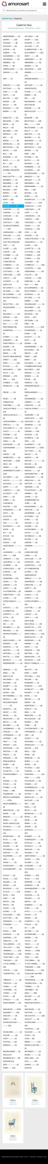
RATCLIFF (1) (32, 800)
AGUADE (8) (10, 43)
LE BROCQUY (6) (11, 568)
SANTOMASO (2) (35, 856)
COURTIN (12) (33, 268)
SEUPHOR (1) (10, 888)
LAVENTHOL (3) (33, 565)
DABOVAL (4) (32, 281)
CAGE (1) (8, 203)
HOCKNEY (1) (10, 477)
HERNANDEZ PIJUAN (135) (13, 472)
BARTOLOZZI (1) (34, 113)
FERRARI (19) (10, 376)
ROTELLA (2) (32, 843)
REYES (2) (30, 817)
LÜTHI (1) (8, 617)
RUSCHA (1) (10, 853)
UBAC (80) (31, 993)
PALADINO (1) (33, 741)
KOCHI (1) (31, 533)
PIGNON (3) (32, 771)
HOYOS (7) (12, 480)
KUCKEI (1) (31, 539)
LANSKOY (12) (11, 559)
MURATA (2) (9, 709)
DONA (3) (30, 333)
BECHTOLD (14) (33, 121)
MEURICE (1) (12, 660)
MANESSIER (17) (33, 630)
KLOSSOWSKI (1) (34, 529)
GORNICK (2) (32, 438)
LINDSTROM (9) (11, 595)
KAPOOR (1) (32, 510)
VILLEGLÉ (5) (32, 1032)
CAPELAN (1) (10, 216)
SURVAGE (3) (11, 934)
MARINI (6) (31, 643)
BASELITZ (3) (10, 118)
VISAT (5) (10, 1038)
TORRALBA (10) (34, 970)
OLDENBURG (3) (11, 728)
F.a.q (45, 1157)
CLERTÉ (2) (9, 252)
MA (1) (8, 624)
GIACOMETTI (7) (12, 428)
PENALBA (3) (10, 758)
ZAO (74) (31, 1061)
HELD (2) (7, 464)
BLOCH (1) (32, 160)
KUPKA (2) (9, 542)
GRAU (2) (9, 441)
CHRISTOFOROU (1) (34, 239)
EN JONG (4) (9, 350)
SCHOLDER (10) (33, 870)
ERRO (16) (11, 363)
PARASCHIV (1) (34, 745)
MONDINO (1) (32, 683)
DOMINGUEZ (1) (33, 330)
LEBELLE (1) (33, 578)
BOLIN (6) (10, 167)
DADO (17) (7, 284)
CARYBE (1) (7, 219)
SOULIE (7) (31, 915)
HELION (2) (31, 464)
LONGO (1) (31, 598)
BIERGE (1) (31, 150)
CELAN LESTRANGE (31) (11, 227)
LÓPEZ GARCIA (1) (12, 602)
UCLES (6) (9, 996)
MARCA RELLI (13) (34, 634)
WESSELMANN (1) (11, 1051)
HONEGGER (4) (34, 477)
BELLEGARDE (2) (34, 127)
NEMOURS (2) (33, 715)
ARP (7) (8, 79)
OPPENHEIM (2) (33, 732)
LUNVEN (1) (32, 611)
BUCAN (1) (31, 193)
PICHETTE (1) (11, 771)
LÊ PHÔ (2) (7, 575)
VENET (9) (9, 1019)
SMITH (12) (9, 901)
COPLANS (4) (32, 262)
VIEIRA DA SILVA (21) (12, 1024)
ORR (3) (29, 735)
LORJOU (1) (10, 608)
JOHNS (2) (31, 497)
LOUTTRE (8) (33, 608)
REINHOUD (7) (33, 813)
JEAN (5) (9, 497)
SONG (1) (31, 908)
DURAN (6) (30, 343)
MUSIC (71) (9, 712)
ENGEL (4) (9, 353)
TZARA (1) (9, 993)
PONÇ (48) (9, 791)
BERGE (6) (11, 141)
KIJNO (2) (31, 519)
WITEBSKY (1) (33, 1051)
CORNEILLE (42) (35, 265)
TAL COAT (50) (11, 947)
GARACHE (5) (32, 405)
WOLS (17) (7, 1055)
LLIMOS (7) (31, 595)
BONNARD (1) (32, 167)
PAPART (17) (9, 745)
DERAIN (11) (10, 317)
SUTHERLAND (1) (34, 934)
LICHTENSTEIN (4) (12, 591)
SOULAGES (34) (11, 915)
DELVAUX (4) (31, 314)
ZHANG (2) (32, 1064)
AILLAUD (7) (31, 46)
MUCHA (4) (32, 699)
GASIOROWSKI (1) (13, 421)
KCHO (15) (7, 516)
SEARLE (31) (32, 875)
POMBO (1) (9, 787)
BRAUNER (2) (10, 183)
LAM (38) (9, 555)
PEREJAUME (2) (9, 761)
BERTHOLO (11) (33, 147)
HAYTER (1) (34, 461)
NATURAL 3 (13, 1138)
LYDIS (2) (31, 617)
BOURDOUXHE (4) (34, 173)
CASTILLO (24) (11, 222)
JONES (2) (9, 500)
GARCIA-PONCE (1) (35, 410)
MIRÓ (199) (31, 673)
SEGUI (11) (32, 879)
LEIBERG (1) (10, 585)
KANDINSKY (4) (12, 510)
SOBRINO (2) (33, 905)
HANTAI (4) (31, 457)
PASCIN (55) (31, 748)
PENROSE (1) (32, 758)
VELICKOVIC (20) (35, 1016)
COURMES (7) (10, 268)
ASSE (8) (10, 92)
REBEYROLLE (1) (11, 810)
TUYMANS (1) (10, 990)
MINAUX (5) (10, 670)
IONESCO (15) (11, 490)
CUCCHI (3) (31, 275)
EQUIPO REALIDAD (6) (12, 356)
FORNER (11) (10, 383)
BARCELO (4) (10, 108)
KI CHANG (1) (32, 516)
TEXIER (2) (31, 954)
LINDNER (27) (33, 591)
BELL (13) (32, 124)
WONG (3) (32, 1055)
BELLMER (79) (10, 131)
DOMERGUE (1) (12, 332)
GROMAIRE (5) (11, 444)
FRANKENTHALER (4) (34, 387)
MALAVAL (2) (10, 630)
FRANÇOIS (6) (11, 386)
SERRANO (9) (32, 885)
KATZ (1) (8, 513)
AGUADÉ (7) (32, 43)
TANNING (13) (12, 951)
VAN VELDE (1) (32, 1009)
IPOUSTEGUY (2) (33, 490)
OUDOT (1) (31, 738)
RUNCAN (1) (32, 849)
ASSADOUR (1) (30, 88)
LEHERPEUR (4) (33, 581)
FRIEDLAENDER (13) (33, 394)
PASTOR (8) (10, 751)
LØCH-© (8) (29, 621)
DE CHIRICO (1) (12, 288)
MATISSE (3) (32, 653)
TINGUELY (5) (10, 960)
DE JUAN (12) (11, 291)
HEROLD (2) (32, 470)
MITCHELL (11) (32, 676)
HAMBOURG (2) (11, 457)
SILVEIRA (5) (32, 895)
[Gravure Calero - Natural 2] (13, 1087)
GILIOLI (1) (31, 428)
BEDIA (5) (8, 124)
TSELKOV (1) (10, 983)
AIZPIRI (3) (9, 49)
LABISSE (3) (31, 542)
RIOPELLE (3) (11, 826)
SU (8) (29, 928)
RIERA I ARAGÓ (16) (11, 823)
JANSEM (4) (31, 493)
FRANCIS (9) (31, 383)
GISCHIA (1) (31, 434)
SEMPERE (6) (32, 882)
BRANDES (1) (10, 180)
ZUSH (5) (28, 1068)
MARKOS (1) (10, 647)
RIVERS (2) (31, 826)
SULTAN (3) (32, 931)
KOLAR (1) (8, 536)
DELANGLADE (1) (34, 304)
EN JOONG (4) (32, 350)
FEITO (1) (8, 373)
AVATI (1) (9, 95)
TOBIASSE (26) (32, 967)
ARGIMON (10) (33, 69)
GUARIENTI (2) (32, 444)
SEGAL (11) (10, 879)
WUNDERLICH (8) (11, 1058)
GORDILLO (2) (10, 438)
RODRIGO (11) (12, 831)
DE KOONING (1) (34, 291)
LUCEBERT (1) (8, 611)
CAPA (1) (31, 212)
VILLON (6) (10, 1035)
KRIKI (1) (6, 539)
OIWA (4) (30, 725)
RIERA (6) (31, 820)
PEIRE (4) (29, 755)
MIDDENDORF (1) (12, 663)
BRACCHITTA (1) (12, 176)
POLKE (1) (9, 784)
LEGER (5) (10, 581)
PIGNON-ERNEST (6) (12, 776)
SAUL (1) (8, 859)
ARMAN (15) (34, 74)
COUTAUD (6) (11, 271)
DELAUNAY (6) (32, 307)
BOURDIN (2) (32, 170)
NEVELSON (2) (11, 719)
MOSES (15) (8, 692)
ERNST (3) (30, 360)
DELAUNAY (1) (33, 311)
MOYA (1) (31, 696)
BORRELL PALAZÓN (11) (11, 171)
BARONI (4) (32, 108)
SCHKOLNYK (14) (13, 866)
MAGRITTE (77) (33, 627)
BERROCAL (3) (11, 144)
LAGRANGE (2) (12, 552)
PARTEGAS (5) (10, 748)
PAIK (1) (9, 741)
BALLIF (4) (9, 105)
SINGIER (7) (32, 898)
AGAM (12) (31, 40)
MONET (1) (10, 686)
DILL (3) (10, 324)
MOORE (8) (9, 689)
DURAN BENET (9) (33, 347)
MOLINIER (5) (10, 679)
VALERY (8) (31, 999)
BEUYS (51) (10, 150)
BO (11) (7, 163)
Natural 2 (13, 1102)
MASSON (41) (32, 650)
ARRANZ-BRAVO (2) (34, 80)
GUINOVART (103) (34, 448)
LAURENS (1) (10, 565)
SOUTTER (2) (10, 918)
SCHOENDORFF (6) (12, 869)
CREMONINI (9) (34, 271)
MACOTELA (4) (33, 624)
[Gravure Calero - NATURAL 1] (35, 1087)
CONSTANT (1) (9, 262)
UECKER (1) (32, 996)
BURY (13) (8, 199)
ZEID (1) (11, 1064)
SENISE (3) (9, 885)
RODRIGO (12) (33, 831)
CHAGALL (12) (32, 229)
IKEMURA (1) (32, 487)
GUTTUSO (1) (33, 451)
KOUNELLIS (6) (33, 536)
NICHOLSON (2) (32, 719)
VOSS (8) (29, 1038)
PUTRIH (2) (31, 794)
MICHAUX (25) (32, 660)
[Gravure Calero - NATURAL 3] (13, 1122)
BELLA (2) (8, 127)
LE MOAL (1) (9, 572)
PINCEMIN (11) (35, 774)
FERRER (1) (32, 376)
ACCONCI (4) (31, 36)
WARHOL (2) (10, 1045)
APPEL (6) (9, 66)
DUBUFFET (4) (10, 340)
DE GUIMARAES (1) (34, 288)
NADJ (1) (30, 712)
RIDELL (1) (10, 820)
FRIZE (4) (9, 399)
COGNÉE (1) (10, 255)
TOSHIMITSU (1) (11, 973)
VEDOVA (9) (10, 1016)
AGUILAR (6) (10, 46)
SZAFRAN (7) (9, 937)
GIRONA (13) (32, 431)
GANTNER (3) (11, 405)
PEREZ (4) (8, 764)
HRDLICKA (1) (32, 480)
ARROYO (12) (11, 85)
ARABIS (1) (31, 66)
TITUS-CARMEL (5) (35, 964)
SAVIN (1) (9, 862)
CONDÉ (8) (9, 258)
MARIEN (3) (10, 643)
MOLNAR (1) (9, 683)
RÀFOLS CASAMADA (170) (11, 798)
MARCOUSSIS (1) (12, 640)
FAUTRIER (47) (32, 369)
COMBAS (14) (32, 255)
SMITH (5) (30, 901)
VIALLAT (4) (32, 1019)
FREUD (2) (9, 392)
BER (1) (8, 137)
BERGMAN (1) (33, 141)
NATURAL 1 (35, 1102)
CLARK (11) (31, 245)
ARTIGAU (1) (11, 88)
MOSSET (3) (32, 692)
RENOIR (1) (13, 817)
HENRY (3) (10, 467)
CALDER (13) (33, 203)
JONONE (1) (8, 503)
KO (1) (7, 533)
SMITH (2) (8, 905)
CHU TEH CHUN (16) (11, 242)
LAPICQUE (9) (33, 559)
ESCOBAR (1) (32, 363)
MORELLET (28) (34, 689)
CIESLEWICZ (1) (33, 242)
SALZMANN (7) (12, 856)
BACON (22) (10, 98)
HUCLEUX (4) (12, 484)
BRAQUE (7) (32, 180)
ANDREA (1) (9, 62)
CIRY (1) (8, 245)
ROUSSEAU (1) (11, 849)
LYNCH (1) (9, 621)
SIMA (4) (9, 898)
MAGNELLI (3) (11, 627)
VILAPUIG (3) (32, 1029)
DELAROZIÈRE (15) (12, 309)
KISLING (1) (31, 523)
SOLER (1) (9, 908)
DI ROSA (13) (10, 320)
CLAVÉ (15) (10, 248)
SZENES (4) (31, 937)
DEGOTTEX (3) (10, 304)
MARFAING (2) (32, 640)
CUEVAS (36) (33, 278)
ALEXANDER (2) (11, 56)
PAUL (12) (30, 751)
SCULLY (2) (9, 875)
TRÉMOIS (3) (12, 980)
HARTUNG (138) (11, 461)
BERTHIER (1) (32, 144)
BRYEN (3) (9, 193)
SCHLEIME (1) (33, 866)
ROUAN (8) (10, 846)
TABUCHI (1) (10, 941)
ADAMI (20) (10, 40)
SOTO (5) (33, 911)
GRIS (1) (29, 441)
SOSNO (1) (9, 911)
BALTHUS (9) (30, 105)
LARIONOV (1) (11, 562)
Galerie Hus (7, 18)
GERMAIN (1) (33, 425)
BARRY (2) (9, 111)
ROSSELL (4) (10, 843)
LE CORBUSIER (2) (32, 568)
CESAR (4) (32, 226)
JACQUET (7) (10, 493)
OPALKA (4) (10, 732)
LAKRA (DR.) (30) (31, 552)
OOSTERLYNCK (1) (34, 728)
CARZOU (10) (32, 219)
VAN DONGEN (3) (12, 1003)
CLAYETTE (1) (32, 248)
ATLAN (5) (33, 92)
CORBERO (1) (11, 265)
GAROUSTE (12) (34, 418)
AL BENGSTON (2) (33, 49)
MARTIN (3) (11, 650)
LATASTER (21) (32, 562)
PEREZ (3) (30, 764)
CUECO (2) (9, 278)
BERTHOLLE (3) (11, 147)
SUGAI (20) (9, 931)
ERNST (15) (10, 360)
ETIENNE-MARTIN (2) (33, 366)
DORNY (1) (10, 337)
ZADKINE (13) (8, 1061)
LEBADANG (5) (30, 575)
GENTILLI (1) (11, 425)
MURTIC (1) (31, 709)
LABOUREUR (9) (12, 547)
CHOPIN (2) (31, 235)
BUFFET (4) (10, 196)
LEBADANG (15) (10, 578)
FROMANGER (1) (34, 399)
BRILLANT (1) (10, 186)
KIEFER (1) (10, 519)
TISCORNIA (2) (32, 960)
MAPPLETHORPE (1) (12, 635)
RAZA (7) (30, 807)
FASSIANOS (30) (12, 369)
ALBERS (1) (9, 53)
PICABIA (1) (10, 768)
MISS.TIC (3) (8, 676)
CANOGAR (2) (32, 209)
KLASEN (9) (31, 526)
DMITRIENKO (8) (10, 327)
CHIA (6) (30, 232)
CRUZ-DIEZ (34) (11, 275)
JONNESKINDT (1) (32, 500)
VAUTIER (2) (33, 1012)
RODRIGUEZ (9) (11, 836)
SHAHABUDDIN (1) (35, 888)
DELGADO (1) (11, 314)
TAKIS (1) (32, 944)
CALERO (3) (10, 206)
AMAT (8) (31, 56)
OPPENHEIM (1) (12, 735)
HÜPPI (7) (10, 487)
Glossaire (40, 1157)
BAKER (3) (9, 101)
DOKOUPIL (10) (34, 327)
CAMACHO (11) (33, 206)
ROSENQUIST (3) (34, 839)
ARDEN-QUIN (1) (13, 69)
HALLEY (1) (31, 454)
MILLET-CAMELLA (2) (34, 664)
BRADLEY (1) (32, 176)
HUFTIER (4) (33, 484)
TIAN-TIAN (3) (11, 957)
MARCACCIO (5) (33, 637)
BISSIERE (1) (10, 157)
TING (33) (31, 957)
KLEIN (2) (8, 529)
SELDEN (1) (9, 882)
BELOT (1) (31, 131)
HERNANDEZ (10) (33, 467)
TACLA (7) (31, 941)
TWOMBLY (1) (31, 990)
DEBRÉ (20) (31, 301)
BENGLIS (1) (10, 134)
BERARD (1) (32, 137)
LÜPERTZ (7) (10, 614)
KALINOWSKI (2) (33, 506)
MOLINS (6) (31, 679)
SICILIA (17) (11, 892)
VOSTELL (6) (10, 1042)
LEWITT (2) (30, 588)
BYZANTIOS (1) (35, 199)
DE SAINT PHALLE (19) (12, 299)
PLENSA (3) (10, 781)
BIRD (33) (30, 154)
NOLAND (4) (11, 725)
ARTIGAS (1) (33, 85)
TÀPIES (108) (32, 951)
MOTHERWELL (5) (12, 696)
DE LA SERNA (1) (12, 294)
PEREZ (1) (32, 761)
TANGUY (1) (31, 947)
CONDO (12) (32, 258)
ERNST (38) (31, 356)
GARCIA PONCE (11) (13, 410)
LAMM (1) (31, 555)
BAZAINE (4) (31, 118)
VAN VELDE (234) (12, 1009)
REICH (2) (30, 810)
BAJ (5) (30, 98)
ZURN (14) (9, 1068)
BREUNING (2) (32, 183)
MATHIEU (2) (11, 653)
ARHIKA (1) (10, 72)
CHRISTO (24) (12, 239)
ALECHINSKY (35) (34, 53)
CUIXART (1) (11, 281)
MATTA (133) (11, 657)
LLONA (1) (9, 598)
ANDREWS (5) (33, 62)
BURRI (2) (31, 196)
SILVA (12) (9, 895)
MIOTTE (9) (31, 670)
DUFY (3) (30, 340)
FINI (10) (9, 379)
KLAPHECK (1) (11, 526)
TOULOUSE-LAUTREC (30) (33, 975)
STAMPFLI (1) (32, 921)
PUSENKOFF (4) (12, 794)
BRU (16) (30, 190)
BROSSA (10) (10, 190)
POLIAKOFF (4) (33, 781)
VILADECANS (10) (33, 1024)
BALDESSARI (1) (33, 101)
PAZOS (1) (9, 755)
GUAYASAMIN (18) (12, 449)
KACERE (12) (10, 506)
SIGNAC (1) (31, 892)
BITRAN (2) (31, 157)
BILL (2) (7, 154)
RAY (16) (30, 804)
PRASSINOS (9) (33, 791)
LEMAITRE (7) (33, 585)
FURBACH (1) (8, 402)
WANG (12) (32, 1042)
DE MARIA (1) (32, 294)
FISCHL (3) (30, 379)
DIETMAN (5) (31, 320)
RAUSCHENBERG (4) (12, 805)
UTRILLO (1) (11, 999)
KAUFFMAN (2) (32, 513)
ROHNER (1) (32, 836)
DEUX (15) (30, 317)
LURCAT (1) (31, 614)
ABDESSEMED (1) (11, 36)
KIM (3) (10, 523)
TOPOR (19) (10, 970)
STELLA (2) (31, 924)
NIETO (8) (9, 722)
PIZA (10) (32, 777)
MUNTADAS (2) (33, 706)
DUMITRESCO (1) (12, 343)
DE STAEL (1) (32, 297)
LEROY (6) (9, 588)
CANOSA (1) (11, 212)
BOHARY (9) (32, 163)
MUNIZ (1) (30, 702)
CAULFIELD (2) (33, 222)
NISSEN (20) (31, 722)
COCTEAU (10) (32, 252)
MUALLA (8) (9, 699)
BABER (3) (30, 95)
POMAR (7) (31, 784)
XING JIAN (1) (32, 1058)
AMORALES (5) (11, 59)
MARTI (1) (31, 647)
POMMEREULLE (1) (34, 787)
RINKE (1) (30, 823)
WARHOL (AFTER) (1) (34, 1046)
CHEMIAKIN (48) (12, 232)
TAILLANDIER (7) (11, 944)
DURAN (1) (8, 347)
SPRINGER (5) (12, 921)
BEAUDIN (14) (11, 121)
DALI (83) (31, 284)
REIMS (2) (9, 813)
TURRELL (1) (32, 986)
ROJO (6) (9, 839)
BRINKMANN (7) (34, 186)
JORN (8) (30, 503)
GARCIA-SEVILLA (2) (12, 416)
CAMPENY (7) (11, 209)
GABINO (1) (32, 402)
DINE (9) (29, 324)
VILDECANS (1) (12, 1032)
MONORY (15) (33, 686)
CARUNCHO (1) (32, 216)
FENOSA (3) (32, 373)
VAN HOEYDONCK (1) (34, 1004)
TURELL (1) (9, 986)
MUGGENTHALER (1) (10, 703)
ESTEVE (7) (10, 366)
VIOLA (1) (30, 1035)
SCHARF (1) (31, 862)
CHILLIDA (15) (11, 235)
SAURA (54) (32, 859)
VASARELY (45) (11, 1012)
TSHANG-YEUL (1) (33, 983)
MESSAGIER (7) (32, 657)
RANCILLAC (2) (33, 797)
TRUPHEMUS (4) (34, 980)
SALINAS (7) (31, 853)
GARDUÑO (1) (32, 415)
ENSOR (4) (31, 353)
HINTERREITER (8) (34, 474)
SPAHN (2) (31, 918)
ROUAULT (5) (33, 846)
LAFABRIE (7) (34, 547)
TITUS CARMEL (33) (12, 965)
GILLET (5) (11, 431)
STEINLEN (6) (10, 926)
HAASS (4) (9, 454)
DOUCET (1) (32, 337)
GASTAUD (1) (32, 421)
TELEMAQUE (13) (12, 954)
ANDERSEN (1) (33, 59)
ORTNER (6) (10, 738)
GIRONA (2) (10, 434)
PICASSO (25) (32, 768)
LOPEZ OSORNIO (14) (34, 602)
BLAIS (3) (11, 160)
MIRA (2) (8, 673)
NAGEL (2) (9, 715)
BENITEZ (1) (32, 134)
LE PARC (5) (31, 572)
